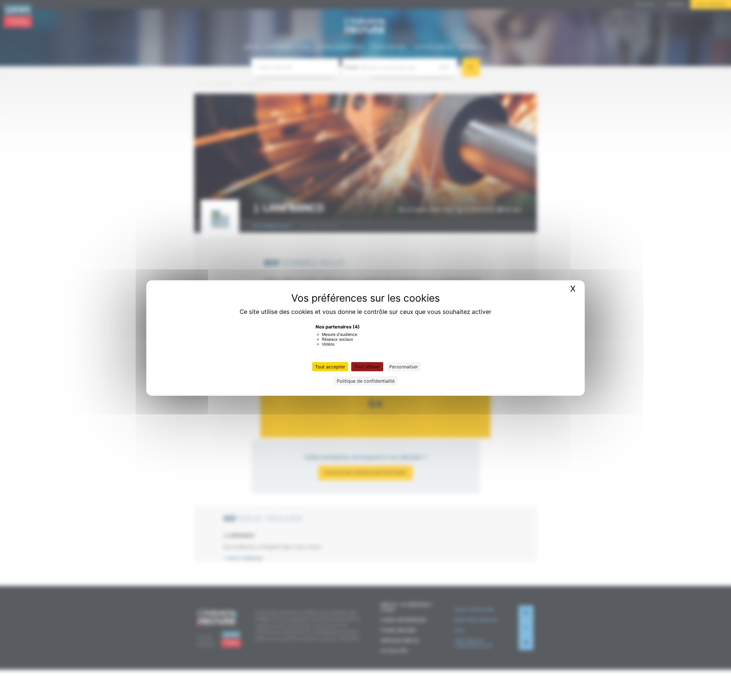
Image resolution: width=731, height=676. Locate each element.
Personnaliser (403, 367)
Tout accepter (330, 367)
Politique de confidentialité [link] (366, 381)
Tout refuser (367, 367)
